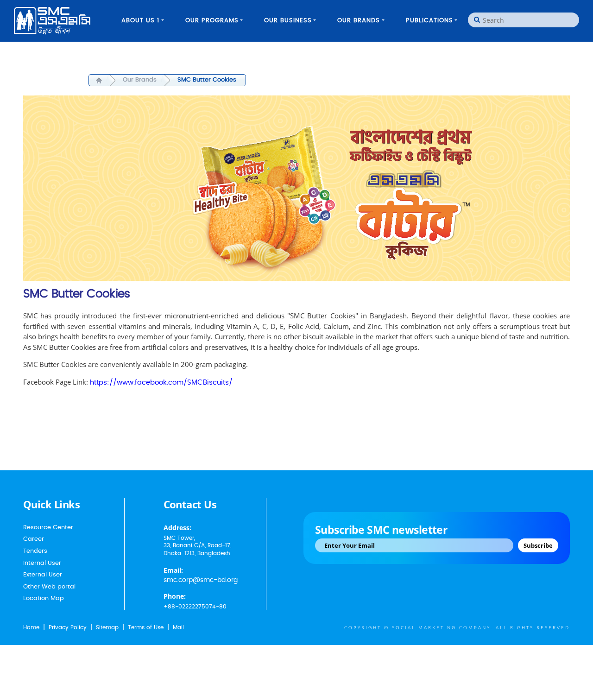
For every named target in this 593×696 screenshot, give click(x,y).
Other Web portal (49, 587)
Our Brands (358, 21)
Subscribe (538, 545)
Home (31, 627)
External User (42, 575)
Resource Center (48, 528)
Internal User (42, 563)
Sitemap (107, 627)
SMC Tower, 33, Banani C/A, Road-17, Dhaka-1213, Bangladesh (197, 546)
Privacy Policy (68, 627)
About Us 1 (140, 21)
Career (33, 539)
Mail (178, 627)
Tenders (35, 551)
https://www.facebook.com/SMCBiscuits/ (161, 382)
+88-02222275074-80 (195, 606)
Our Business (288, 21)
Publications (429, 21)
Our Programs (212, 21)
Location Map (43, 598)
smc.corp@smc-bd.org (201, 580)
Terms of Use (146, 627)
